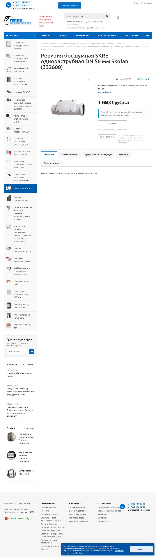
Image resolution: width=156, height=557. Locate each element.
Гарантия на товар (78, 514)
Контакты (102, 517)
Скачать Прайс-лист (50, 524)
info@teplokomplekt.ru (24, 8)
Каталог (14, 35)
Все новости (28, 364)
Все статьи (29, 428)
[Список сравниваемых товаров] (119, 18)
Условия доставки (77, 510)
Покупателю (82, 35)
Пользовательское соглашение (49, 541)
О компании (104, 503)
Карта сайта (103, 521)
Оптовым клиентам (78, 521)
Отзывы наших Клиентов (109, 510)
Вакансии (102, 514)
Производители (48, 507)
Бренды (45, 35)
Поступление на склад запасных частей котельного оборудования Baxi (20, 391)
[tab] (104, 92)
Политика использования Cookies (53, 547)
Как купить (132, 35)
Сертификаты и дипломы (110, 507)
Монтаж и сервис (107, 35)
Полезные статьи (49, 514)
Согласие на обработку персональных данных (52, 535)
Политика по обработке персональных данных (52, 528)
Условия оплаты (77, 507)
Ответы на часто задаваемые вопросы (51, 519)
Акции (62, 35)
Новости (45, 510)
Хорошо (141, 549)
